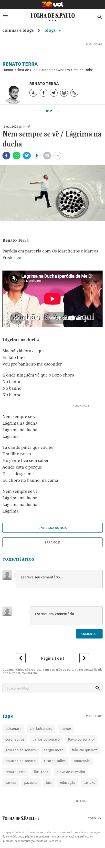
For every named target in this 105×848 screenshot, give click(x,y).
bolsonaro (13, 751)
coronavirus (14, 762)
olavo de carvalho (71, 794)
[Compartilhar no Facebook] (6, 162)
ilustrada (41, 794)
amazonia (82, 783)
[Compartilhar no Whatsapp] (17, 162)
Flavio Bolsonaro (81, 762)
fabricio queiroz (84, 772)
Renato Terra (20, 70)
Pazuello (31, 805)
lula (49, 805)
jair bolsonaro (41, 751)
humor (66, 751)
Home (49, 117)
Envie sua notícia (53, 534)
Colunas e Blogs (18, 30)
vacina (10, 805)
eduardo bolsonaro (20, 783)
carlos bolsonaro (46, 762)
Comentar (89, 640)
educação (67, 805)
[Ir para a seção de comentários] (47, 162)
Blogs (50, 30)
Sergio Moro (53, 772)
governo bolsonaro (20, 772)
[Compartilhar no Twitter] (27, 162)
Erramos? (53, 549)
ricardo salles (55, 783)
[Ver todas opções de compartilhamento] (37, 162)
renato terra (15, 794)
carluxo (89, 805)
